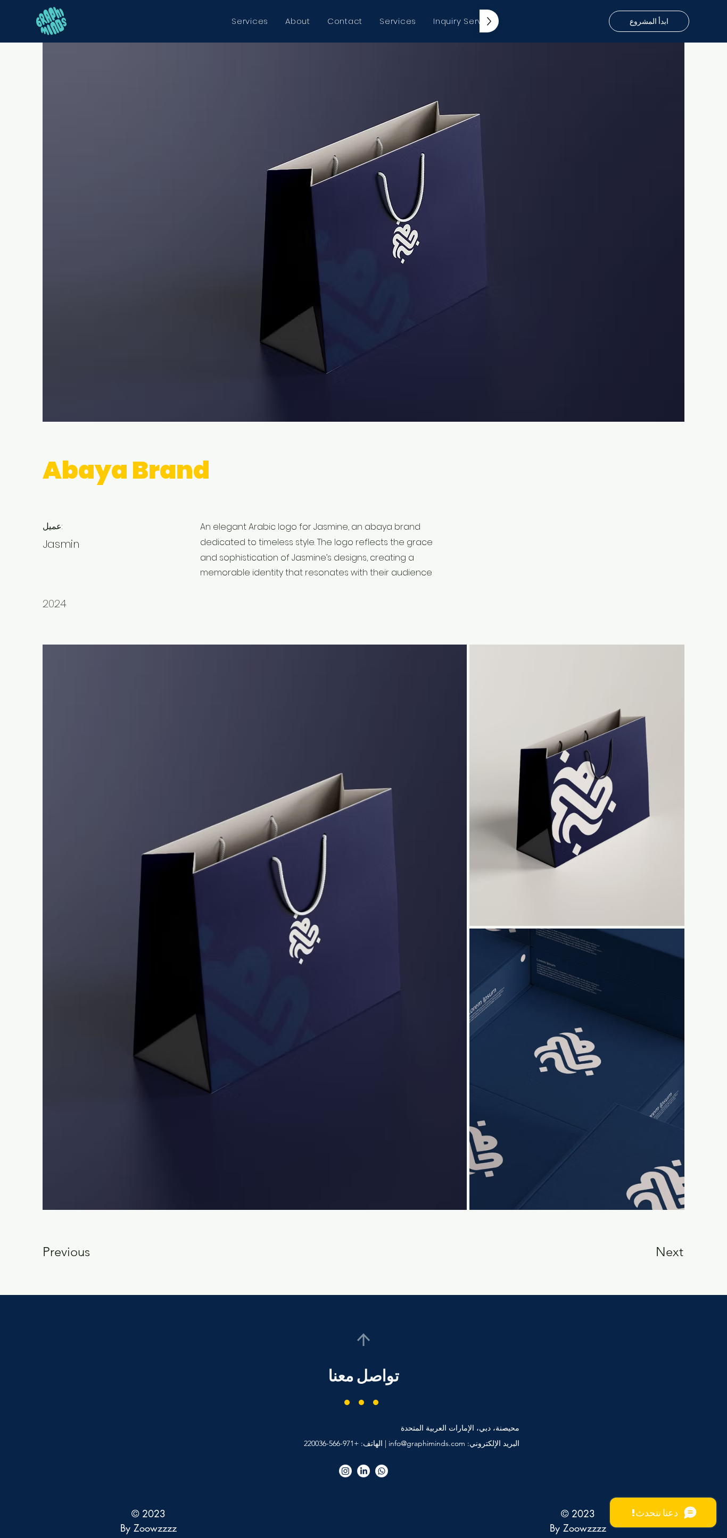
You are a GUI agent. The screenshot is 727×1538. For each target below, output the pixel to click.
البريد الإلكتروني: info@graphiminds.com (454, 1443)
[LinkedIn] (363, 1471)
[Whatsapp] (381, 1471)
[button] (649, 21)
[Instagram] (345, 1471)
